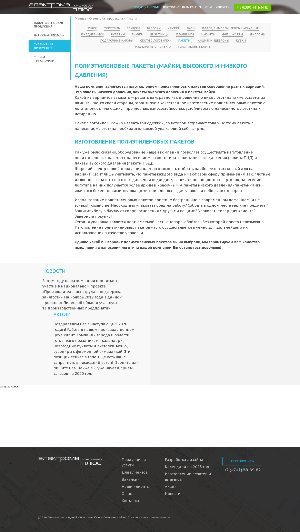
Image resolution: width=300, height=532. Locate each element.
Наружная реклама (49, 35)
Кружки (174, 28)
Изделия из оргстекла (153, 46)
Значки (137, 34)
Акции (62, 314)
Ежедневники (92, 34)
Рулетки (118, 34)
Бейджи (133, 28)
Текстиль (112, 28)
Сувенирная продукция (43, 46)
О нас (209, 7)
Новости (54, 271)
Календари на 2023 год (187, 466)
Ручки (92, 28)
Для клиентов (135, 472)
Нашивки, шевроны (213, 40)
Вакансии (131, 479)
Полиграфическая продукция (48, 24)
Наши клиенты (192, 7)
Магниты (208, 34)
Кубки (241, 40)
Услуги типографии (44, 59)
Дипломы (257, 34)
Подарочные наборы (116, 40)
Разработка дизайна (184, 459)
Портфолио (171, 7)
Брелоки (154, 28)
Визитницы (159, 34)
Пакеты (184, 40)
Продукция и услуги (146, 7)
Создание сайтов (114, 517)
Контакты (223, 7)
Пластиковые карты (194, 46)
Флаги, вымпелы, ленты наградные (230, 28)
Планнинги (185, 34)
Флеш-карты (232, 34)
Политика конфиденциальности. (149, 517)
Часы (191, 28)
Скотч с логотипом (155, 40)
